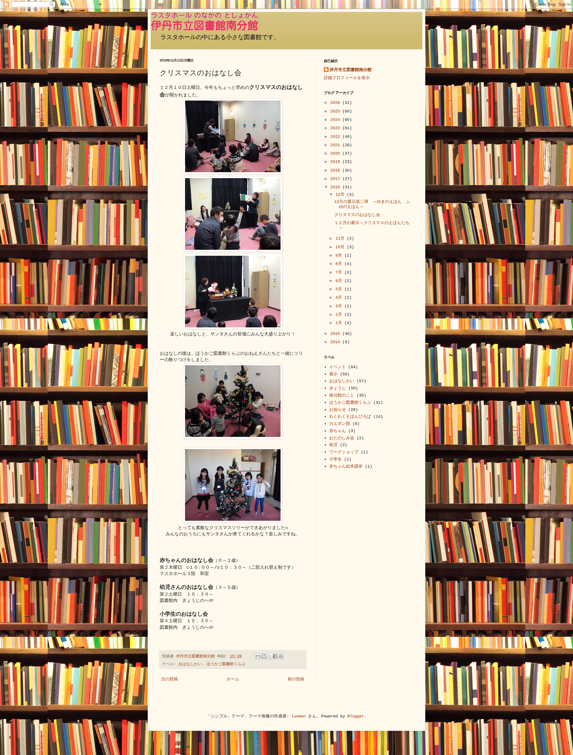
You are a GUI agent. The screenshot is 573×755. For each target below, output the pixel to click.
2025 (336, 111)
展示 (333, 374)
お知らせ (337, 409)
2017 (336, 178)
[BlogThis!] (264, 656)
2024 (336, 119)
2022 (336, 136)
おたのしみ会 (341, 438)
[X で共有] (269, 656)
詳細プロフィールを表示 (347, 78)
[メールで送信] (258, 656)
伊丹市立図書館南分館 (351, 69)
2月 (339, 314)
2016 (336, 187)
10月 (341, 247)
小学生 (335, 459)
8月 (339, 263)
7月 (339, 272)
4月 (339, 297)
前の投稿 (296, 679)
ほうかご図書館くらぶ (226, 664)
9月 (339, 255)
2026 (336, 102)
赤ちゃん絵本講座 (346, 466)
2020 (336, 153)
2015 (336, 333)
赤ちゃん (337, 431)
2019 (336, 161)
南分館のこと (341, 395)
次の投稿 (169, 679)
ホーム (233, 679)
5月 (339, 289)
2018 (336, 170)
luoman (298, 716)
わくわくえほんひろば (350, 416)
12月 (341, 194)
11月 (341, 238)
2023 (336, 128)
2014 (336, 342)
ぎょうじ (337, 388)
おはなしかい (190, 664)
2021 (336, 145)
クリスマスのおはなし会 (357, 214)
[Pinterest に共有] (281, 656)
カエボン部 (339, 423)
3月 (339, 306)
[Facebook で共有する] (275, 656)
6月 (339, 280)
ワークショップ (343, 452)
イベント (337, 367)
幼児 (333, 445)
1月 (339, 323)
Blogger (355, 716)
